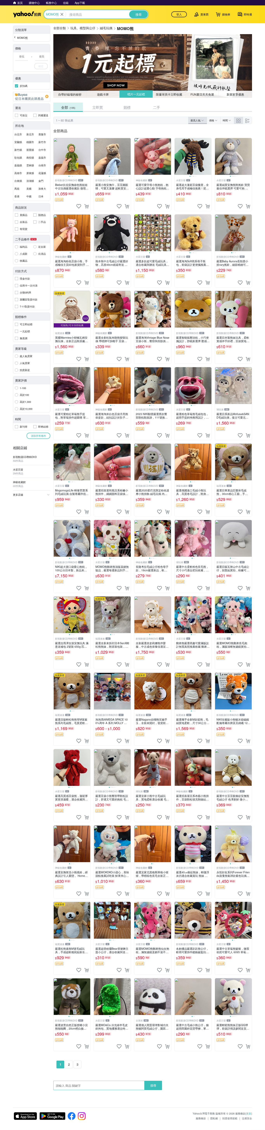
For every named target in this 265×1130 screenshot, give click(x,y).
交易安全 (247, 1118)
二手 (156, 107)
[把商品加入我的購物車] (86, 206)
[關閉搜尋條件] (62, 14)
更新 (248, 1113)
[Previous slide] (56, 156)
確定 (40, 66)
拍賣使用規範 (229, 1118)
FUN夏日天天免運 (202, 94)
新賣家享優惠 (235, 94)
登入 (179, 14)
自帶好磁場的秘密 (69, 94)
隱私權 (214, 1118)
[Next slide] (87, 156)
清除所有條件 (38, 436)
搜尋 (153, 1085)
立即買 (97, 107)
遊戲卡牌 (103, 94)
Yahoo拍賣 (27, 14)
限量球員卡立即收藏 (169, 94)
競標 (127, 107)
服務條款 (201, 1118)
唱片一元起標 (136, 94)
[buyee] (31, 96)
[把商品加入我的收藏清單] (78, 206)
